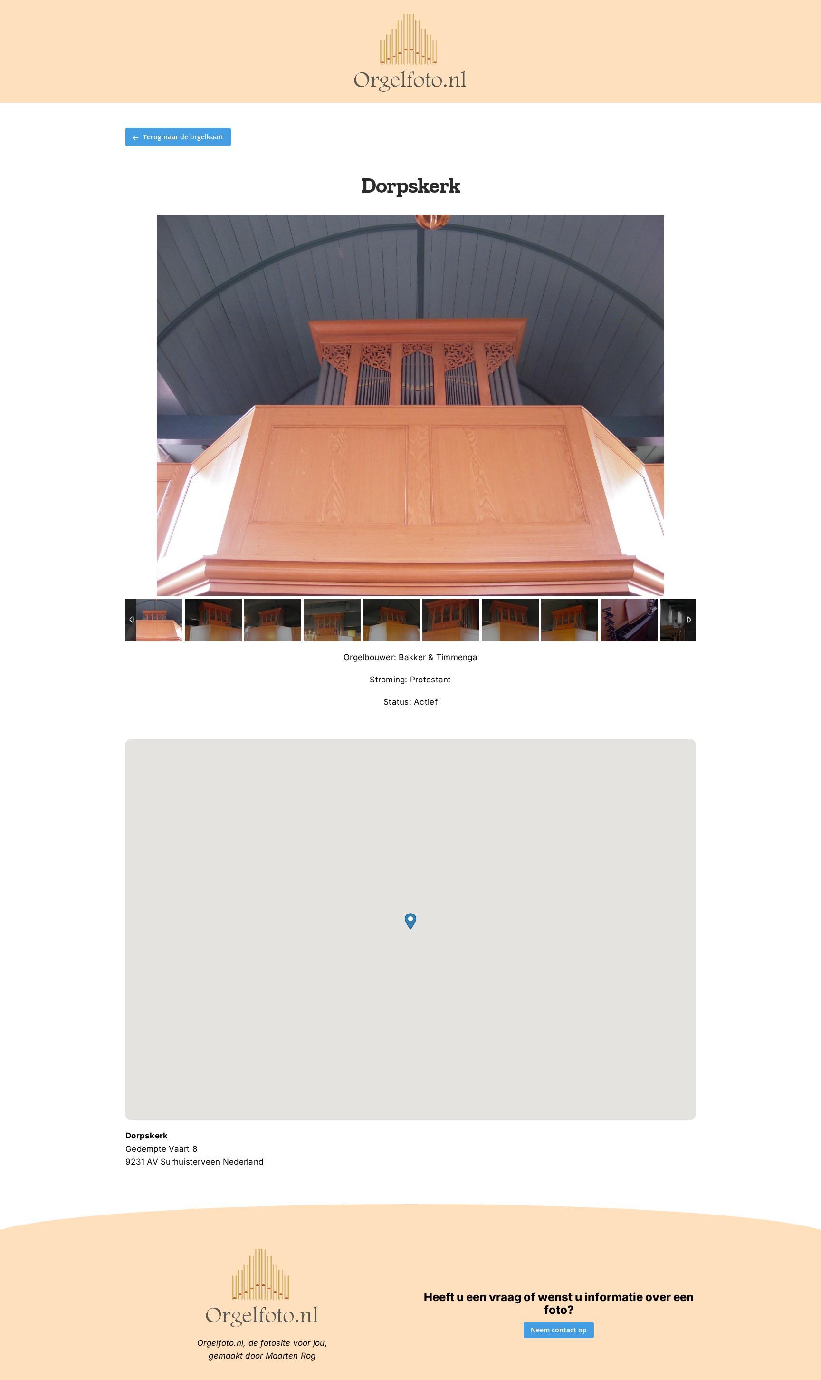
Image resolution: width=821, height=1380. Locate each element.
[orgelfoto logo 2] (410, 15)
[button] (410, 921)
